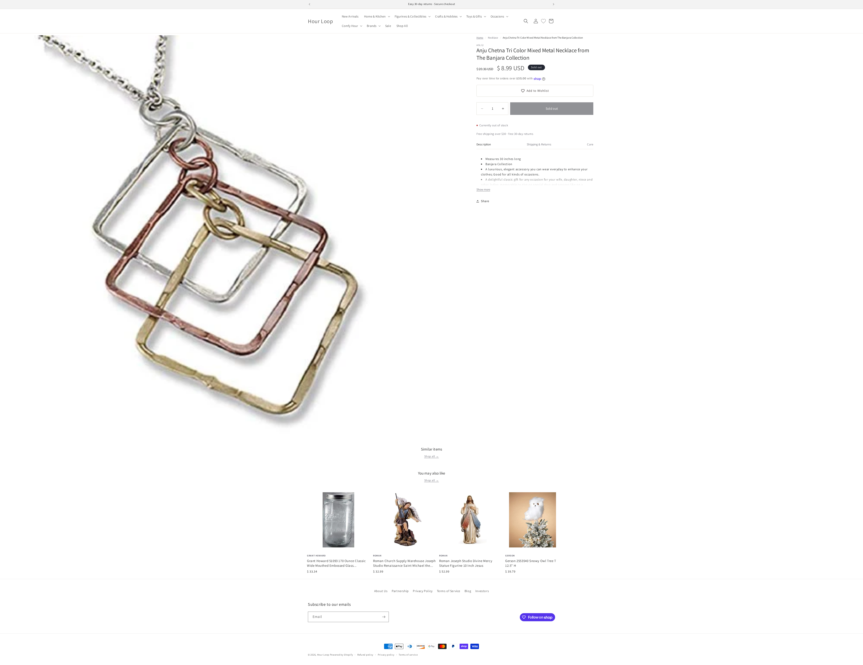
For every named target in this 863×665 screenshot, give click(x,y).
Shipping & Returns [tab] (539, 144)
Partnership (400, 591)
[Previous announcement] (309, 4)
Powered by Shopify (341, 654)
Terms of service (408, 654)
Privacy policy (386, 654)
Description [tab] (483, 144)
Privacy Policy (422, 591)
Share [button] (485, 201)
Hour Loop (323, 654)
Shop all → (431, 456)
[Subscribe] (384, 617)
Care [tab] (590, 144)
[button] (376, 16)
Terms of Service (448, 591)
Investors (482, 591)
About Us (381, 591)
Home (479, 37)
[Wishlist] (543, 21)
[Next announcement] (553, 4)
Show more (483, 189)
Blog (468, 591)
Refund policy (365, 654)
